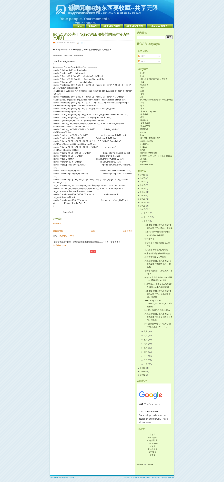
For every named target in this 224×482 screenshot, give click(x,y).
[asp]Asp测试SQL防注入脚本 (157, 310)
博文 (142, 56)
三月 (146, 356)
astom (143, 132)
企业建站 (144, 114)
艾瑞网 (152, 445)
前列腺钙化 (149, 239)
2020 (142, 178)
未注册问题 (145, 123)
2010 (142, 209)
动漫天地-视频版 (111, 26)
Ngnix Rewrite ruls (148, 153)
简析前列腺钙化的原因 (154, 235)
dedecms (144, 144)
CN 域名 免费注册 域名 (150, 138)
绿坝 (142, 105)
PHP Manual (152, 442)
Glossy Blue (54, 477)
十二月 (147, 213)
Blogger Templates (131, 477)
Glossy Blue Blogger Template (163, 477)
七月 (146, 340)
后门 (142, 97)
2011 (142, 206)
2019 (142, 182)
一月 (146, 364)
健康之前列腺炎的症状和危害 (157, 253)
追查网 (152, 454)
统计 (142, 117)
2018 (142, 185)
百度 (142, 82)
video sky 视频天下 (159, 26)
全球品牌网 (152, 448)
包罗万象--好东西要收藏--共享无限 (113, 7)
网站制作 (144, 120)
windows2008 (146, 165)
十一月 (147, 217)
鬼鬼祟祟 (92, 26)
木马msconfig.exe (148, 111)
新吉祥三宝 (145, 126)
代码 (142, 88)
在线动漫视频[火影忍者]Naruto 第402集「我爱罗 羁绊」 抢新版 (157, 264)
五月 (146, 348)
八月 (146, 335)
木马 (142, 108)
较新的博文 (58, 231)
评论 (142, 61)
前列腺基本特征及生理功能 (156, 250)
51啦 (142, 73)
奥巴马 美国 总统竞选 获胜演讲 (153, 79)
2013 (142, 199)
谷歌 (142, 94)
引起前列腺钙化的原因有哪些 (157, 231)
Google (150, 464)
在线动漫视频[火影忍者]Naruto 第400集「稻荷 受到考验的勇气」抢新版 (158, 317)
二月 (146, 360)
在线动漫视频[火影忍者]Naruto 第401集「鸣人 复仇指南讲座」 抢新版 (157, 294)
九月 (146, 331)
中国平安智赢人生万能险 (155, 257)
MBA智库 (152, 436)
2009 (142, 368)
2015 (142, 192)
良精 (142, 102)
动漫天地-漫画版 (134, 26)
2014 (142, 195)
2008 (142, 371)
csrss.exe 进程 (146, 141)
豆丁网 (152, 433)
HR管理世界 (152, 439)
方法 (142, 91)
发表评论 (57, 223)
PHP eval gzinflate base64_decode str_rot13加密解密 (158, 303)
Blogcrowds (145, 477)
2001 (142, 375)
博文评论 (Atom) (66, 236)
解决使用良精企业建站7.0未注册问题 (156, 100)
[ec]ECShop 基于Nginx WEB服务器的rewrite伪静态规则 (91, 36)
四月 (146, 352)
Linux (142, 150)
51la (142, 76)
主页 (93, 231)
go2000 (143, 147)
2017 (142, 188)
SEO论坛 (152, 451)
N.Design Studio (67, 477)
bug (142, 135)
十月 (146, 221)
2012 (142, 202)
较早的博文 (127, 231)
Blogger (140, 464)
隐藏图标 (144, 129)
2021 (142, 175)
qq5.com (144, 162)
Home (79, 26)
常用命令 (144, 85)
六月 (146, 344)
